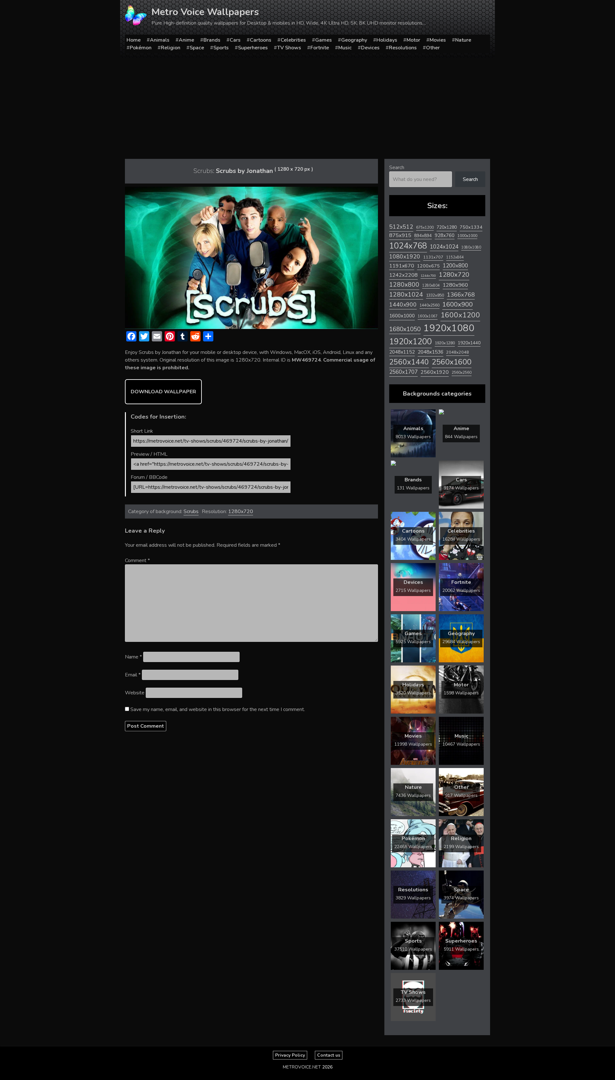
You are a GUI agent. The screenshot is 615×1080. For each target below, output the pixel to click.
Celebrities (293, 40)
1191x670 (401, 265)
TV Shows (289, 47)
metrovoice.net (302, 1067)
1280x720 (240, 511)
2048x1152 (402, 352)
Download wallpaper (163, 391)
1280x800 (404, 285)
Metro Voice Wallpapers (205, 12)
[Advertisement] (307, 106)
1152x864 (455, 257)
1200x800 (455, 265)
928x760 (445, 235)
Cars (235, 40)
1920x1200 (410, 341)
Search (396, 167)
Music (345, 47)
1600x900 (457, 304)
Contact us (328, 1055)
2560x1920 (435, 372)
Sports (221, 47)
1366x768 (461, 294)
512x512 (401, 227)
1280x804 (431, 285)
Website (134, 692)
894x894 (423, 236)
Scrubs (191, 511)
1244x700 (428, 275)
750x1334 (471, 227)
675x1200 (425, 227)
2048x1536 (430, 352)
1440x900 (403, 304)
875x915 (400, 235)
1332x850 (435, 295)
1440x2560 (429, 305)
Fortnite (319, 47)
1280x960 (455, 285)
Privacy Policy (290, 1055)
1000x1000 (467, 235)
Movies (438, 40)
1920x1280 (445, 343)
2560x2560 (462, 372)
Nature (463, 40)
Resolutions (403, 47)
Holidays (386, 40)
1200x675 (428, 266)
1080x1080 (471, 247)
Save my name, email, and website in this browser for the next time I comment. (217, 709)
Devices (370, 47)
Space (197, 47)
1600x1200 (460, 315)
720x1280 (447, 227)
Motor (413, 40)
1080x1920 (404, 256)
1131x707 (433, 257)
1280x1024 (406, 294)
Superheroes (253, 47)
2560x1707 (403, 372)
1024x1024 (444, 246)
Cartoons (260, 40)
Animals (159, 40)
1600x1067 (428, 316)
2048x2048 (457, 352)
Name (133, 656)
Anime (186, 40)
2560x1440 (409, 362)
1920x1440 (469, 343)
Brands (211, 40)
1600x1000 (402, 315)
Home (134, 40)
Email (133, 674)
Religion (170, 47)
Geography (354, 40)
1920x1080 (448, 328)
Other (433, 47)
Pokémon (141, 47)
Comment (137, 560)
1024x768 (408, 245)
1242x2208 (403, 275)
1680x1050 (405, 329)
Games (323, 40)
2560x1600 (452, 362)
